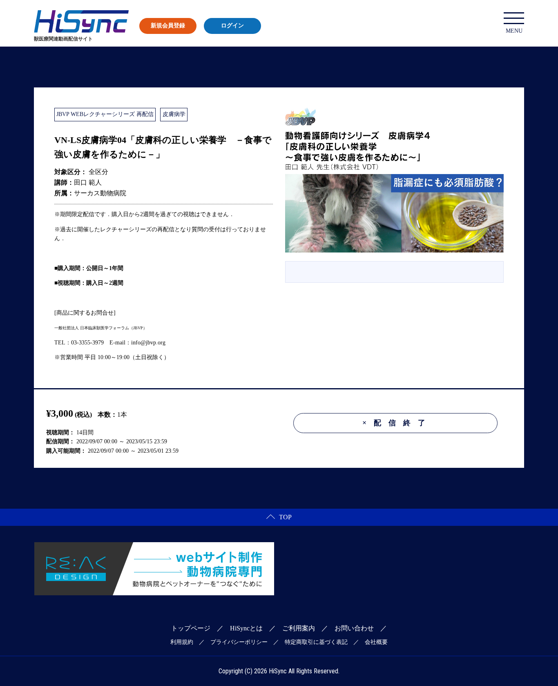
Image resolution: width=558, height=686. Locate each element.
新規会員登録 (168, 25)
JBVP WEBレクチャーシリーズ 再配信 (105, 114)
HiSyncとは (246, 628)
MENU (514, 31)
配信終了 (397, 423)
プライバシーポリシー (239, 642)
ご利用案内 (298, 628)
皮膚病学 (174, 114)
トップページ (190, 628)
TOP (285, 517)
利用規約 (181, 642)
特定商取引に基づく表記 (316, 642)
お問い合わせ (354, 628)
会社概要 (376, 642)
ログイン (232, 25)
